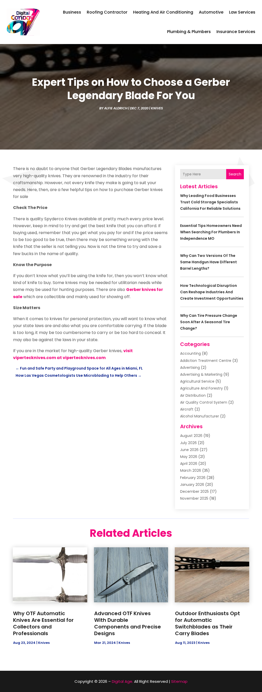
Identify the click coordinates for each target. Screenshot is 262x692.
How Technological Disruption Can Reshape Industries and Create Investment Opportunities (211, 292)
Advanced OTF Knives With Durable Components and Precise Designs (127, 623)
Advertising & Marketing (201, 374)
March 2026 (190, 470)
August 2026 (191, 435)
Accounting (190, 353)
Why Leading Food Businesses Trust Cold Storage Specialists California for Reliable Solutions (210, 202)
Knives (157, 108)
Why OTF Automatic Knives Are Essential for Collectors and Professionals (43, 623)
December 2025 (194, 491)
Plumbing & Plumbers (189, 32)
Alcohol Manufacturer (199, 416)
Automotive (211, 12)
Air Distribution (193, 395)
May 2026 (188, 456)
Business (72, 12)
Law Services (242, 12)
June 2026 (189, 449)
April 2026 (188, 463)
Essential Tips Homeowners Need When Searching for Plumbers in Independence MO (211, 232)
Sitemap (179, 681)
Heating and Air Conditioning (163, 12)
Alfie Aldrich (115, 108)
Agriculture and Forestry (201, 388)
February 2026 (192, 477)
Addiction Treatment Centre (205, 360)
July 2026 (188, 442)
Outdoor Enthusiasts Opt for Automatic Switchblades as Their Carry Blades (207, 623)
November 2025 (194, 498)
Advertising (190, 367)
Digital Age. (122, 681)
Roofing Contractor (107, 12)
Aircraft (186, 409)
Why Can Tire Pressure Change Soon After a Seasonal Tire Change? (208, 322)
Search (235, 174)
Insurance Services (235, 32)
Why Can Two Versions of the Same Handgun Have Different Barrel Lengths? (208, 262)
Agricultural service (197, 381)
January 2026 (192, 484)
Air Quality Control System (203, 402)
